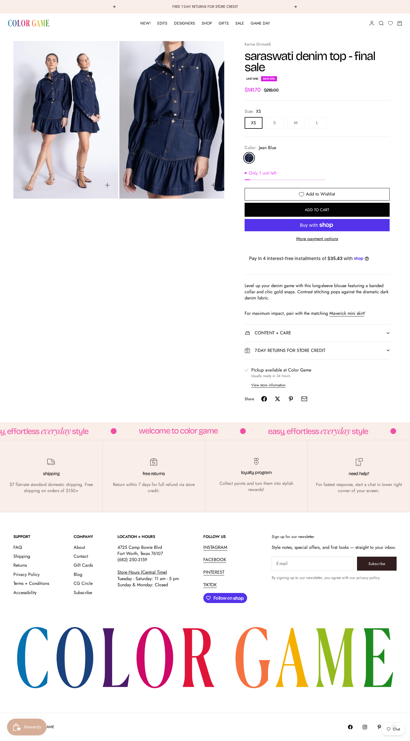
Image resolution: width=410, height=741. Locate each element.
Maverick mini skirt (346, 313)
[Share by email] (304, 398)
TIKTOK (210, 585)
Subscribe (83, 592)
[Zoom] (107, 185)
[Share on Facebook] (264, 398)
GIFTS (224, 23)
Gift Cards (83, 565)
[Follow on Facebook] (350, 727)
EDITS (162, 23)
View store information (268, 385)
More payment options (317, 239)
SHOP (207, 23)
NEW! (145, 23)
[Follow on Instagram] (365, 727)
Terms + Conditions (31, 583)
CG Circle (83, 583)
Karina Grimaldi (258, 44)
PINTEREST (213, 572)
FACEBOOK (214, 559)
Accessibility (25, 592)
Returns (20, 565)
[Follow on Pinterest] (379, 727)
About (79, 547)
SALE (239, 23)
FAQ (17, 547)
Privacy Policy (26, 574)
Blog (78, 574)
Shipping (21, 556)
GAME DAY (260, 23)
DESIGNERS (184, 23)
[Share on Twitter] (277, 398)
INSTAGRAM (215, 547)
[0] (390, 23)
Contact (81, 556)
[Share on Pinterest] (291, 398)
